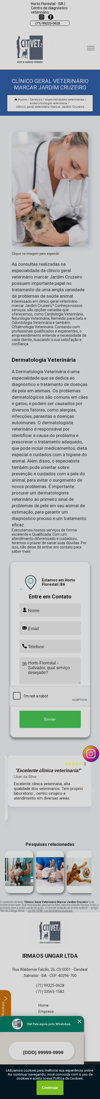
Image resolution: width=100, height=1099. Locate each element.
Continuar (50, 1088)
